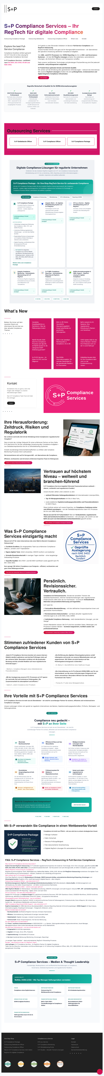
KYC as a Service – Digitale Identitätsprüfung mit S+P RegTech (81, 204)
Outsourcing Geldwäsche (36, 38)
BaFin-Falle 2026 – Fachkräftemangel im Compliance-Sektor (51, 1003)
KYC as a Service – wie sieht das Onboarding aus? (20, 892)
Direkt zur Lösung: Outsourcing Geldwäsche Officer (18, 462)
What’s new (74, 38)
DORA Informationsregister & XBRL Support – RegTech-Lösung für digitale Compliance (82, 274)
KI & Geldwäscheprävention (76, 990)
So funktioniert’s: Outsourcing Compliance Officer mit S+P (59, 632)
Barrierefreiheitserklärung (79, 1050)
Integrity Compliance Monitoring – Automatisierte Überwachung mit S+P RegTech (26, 274)
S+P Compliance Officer (52, 141)
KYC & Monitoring (64, 197)
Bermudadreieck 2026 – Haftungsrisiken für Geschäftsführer (75, 1003)
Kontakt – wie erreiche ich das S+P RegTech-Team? (21, 942)
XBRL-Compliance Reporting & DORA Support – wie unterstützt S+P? (26, 904)
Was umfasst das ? (18, 875)
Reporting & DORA (77, 197)
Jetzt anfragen (43, 77)
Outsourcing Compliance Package (14, 38)
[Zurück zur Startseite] (10, 8)
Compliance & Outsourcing (39, 197)
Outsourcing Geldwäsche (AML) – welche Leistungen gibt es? (24, 887)
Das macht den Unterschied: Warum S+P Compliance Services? (21, 572)
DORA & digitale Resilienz (22, 1001)
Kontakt (84, 38)
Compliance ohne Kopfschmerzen (24, 990)
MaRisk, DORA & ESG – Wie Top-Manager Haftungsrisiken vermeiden (42, 980)
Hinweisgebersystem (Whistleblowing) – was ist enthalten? (23, 898)
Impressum (74, 1044)
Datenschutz (75, 1047)
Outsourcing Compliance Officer (57, 38)
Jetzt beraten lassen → (80, 805)
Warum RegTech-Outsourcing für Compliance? (19, 869)
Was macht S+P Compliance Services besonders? (20, 864)
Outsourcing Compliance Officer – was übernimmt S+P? (22, 881)
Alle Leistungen (26, 197)
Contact (96, 8)
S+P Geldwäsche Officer (23, 141)
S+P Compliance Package (81, 141)
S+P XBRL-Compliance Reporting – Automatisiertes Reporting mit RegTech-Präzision (53, 274)
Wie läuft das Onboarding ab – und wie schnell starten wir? (23, 927)
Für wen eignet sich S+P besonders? (16, 921)
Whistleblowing (53, 197)
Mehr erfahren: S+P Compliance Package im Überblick (58, 522)
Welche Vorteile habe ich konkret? (15, 910)
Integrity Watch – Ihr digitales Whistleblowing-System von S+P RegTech (54, 204)
